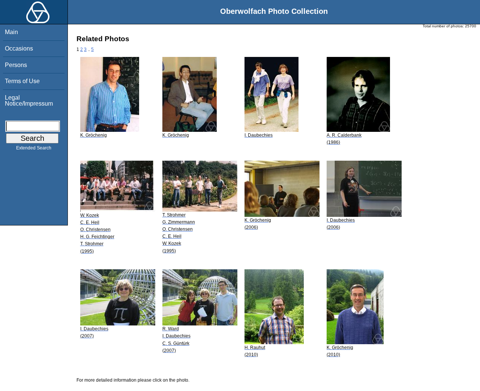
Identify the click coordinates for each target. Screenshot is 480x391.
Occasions (19, 48)
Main (11, 32)
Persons (16, 65)
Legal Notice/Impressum (29, 100)
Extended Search (33, 148)
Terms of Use (22, 81)
